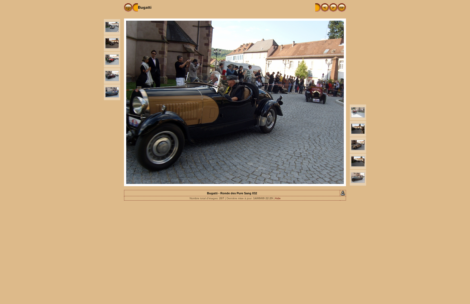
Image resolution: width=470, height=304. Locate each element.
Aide (278, 198)
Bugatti (144, 7)
